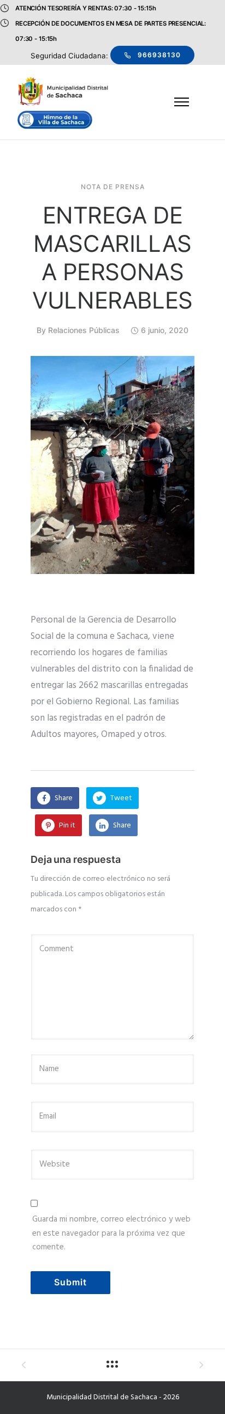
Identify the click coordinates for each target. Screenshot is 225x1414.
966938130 (159, 55)
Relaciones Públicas (84, 330)
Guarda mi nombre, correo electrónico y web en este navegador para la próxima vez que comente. (111, 1233)
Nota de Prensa (113, 187)
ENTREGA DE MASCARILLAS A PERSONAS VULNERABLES (112, 257)
